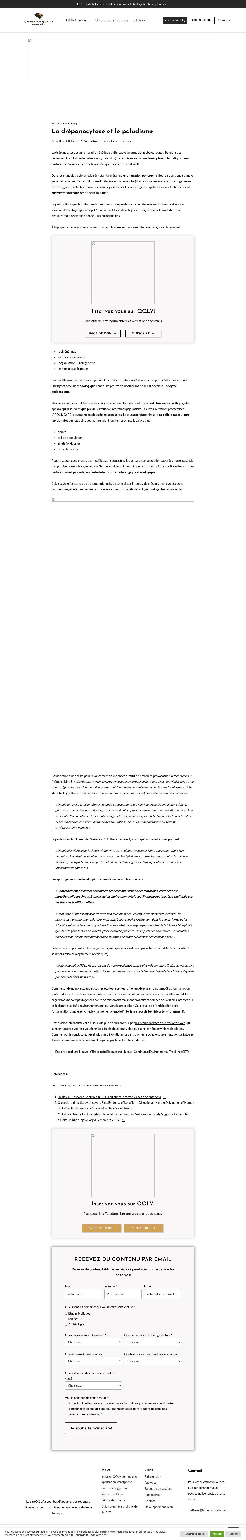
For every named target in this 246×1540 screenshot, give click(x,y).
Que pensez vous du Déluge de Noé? (148, 1335)
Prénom (110, 1286)
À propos (150, 1482)
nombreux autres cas (85, 988)
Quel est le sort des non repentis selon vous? (89, 1376)
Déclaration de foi (113, 1500)
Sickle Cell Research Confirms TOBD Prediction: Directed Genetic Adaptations (109, 1097)
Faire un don (153, 1476)
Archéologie (76, 1324)
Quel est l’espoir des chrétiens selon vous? (151, 1354)
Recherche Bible (112, 1494)
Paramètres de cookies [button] (193, 1533)
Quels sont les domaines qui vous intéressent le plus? (100, 1307)
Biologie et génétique (66, 123)
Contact (150, 1501)
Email (149, 1286)
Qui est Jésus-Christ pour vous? (85, 1354)
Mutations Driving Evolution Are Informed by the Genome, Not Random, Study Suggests (115, 1114)
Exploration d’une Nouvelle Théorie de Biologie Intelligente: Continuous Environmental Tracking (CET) (122, 1051)
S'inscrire (224, 20)
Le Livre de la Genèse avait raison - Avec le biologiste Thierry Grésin (121, 4)
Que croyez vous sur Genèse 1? (85, 1335)
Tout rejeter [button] (233, 1533)
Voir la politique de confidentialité (87, 1398)
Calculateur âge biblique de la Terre (119, 1509)
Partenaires (152, 1495)
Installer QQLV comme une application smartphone (119, 1479)
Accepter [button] (217, 1533)
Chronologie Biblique (111, 20)
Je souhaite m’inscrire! (91, 1428)
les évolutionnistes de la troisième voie (160, 1023)
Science (73, 1319)
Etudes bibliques (79, 1313)
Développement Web (159, 1507)
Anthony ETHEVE (66, 141)
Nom (69, 1286)
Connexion (202, 20)
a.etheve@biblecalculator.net (207, 1510)
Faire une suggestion (114, 1488)
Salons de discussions (158, 1488)
